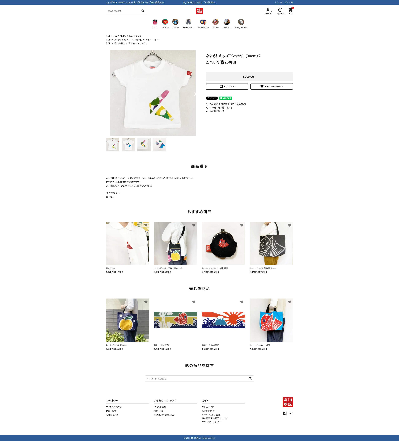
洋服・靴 (138, 39)
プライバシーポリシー (212, 422)
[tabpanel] (153, 93)
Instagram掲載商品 (164, 414)
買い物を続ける (215, 111)
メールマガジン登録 (211, 414)
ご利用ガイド (208, 407)
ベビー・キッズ (152, 39)
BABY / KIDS (120, 35)
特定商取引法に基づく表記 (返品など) (226, 103)
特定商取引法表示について (214, 418)
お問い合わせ (227, 86)
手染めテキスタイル (137, 43)
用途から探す (112, 414)
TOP (108, 35)
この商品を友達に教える (219, 107)
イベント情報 (160, 407)
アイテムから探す (122, 39)
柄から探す (119, 43)
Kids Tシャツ (135, 35)
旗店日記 (158, 410)
